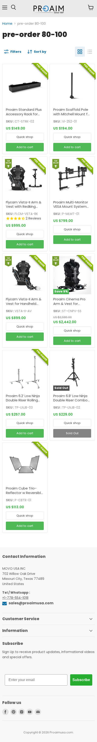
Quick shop (24, 137)
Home (7, 23)
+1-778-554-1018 (15, 597)
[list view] (90, 52)
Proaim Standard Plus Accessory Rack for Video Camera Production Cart (24, 116)
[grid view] (80, 52)
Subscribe (81, 680)
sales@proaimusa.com (30, 603)
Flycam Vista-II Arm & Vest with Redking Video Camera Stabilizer (23, 209)
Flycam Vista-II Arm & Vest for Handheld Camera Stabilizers (23, 303)
